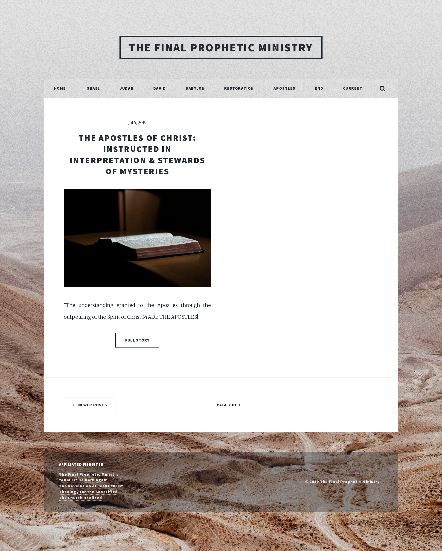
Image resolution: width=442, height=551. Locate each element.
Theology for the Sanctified (88, 491)
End (319, 88)
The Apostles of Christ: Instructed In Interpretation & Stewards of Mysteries (137, 154)
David (159, 88)
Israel (92, 88)
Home (60, 88)
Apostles (284, 88)
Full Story (137, 340)
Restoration (239, 88)
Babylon (195, 88)
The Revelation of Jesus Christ (91, 486)
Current (353, 88)
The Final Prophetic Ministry (221, 47)
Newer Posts (92, 404)
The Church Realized (80, 497)
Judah (127, 88)
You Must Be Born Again (83, 480)
